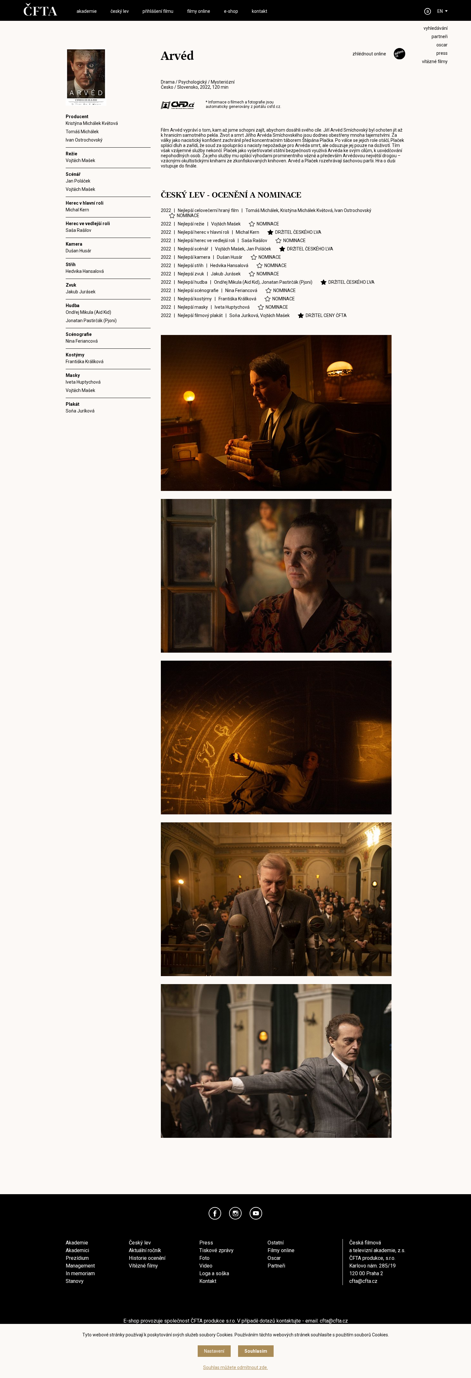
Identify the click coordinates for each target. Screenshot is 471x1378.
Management (80, 1266)
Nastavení (214, 1351)
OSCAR (442, 44)
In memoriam (80, 1273)
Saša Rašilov (78, 230)
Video (205, 1266)
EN (440, 11)
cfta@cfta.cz (363, 1281)
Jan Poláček (78, 180)
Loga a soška (214, 1273)
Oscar (274, 1258)
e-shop (231, 11)
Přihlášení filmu (158, 11)
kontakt (259, 11)
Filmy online (281, 1250)
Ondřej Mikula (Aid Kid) (88, 312)
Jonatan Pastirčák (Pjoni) (91, 320)
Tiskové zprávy (216, 1250)
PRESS (442, 53)
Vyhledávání (436, 28)
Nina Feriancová (82, 341)
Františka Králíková (84, 361)
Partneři (276, 1266)
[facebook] (215, 1213)
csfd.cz (273, 106)
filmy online (198, 11)
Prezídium (77, 1258)
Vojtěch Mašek (80, 160)
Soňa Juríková (80, 410)
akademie (87, 11)
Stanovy (75, 1281)
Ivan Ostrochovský (84, 140)
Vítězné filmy (143, 1266)
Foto (204, 1258)
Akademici (77, 1250)
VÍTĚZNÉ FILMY (435, 61)
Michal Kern (77, 209)
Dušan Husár (78, 250)
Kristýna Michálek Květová (92, 123)
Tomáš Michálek (82, 131)
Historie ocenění (147, 1258)
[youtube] (256, 1213)
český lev (120, 11)
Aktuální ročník (145, 1250)
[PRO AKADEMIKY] (427, 11)
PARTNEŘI (440, 36)
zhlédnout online (369, 53)
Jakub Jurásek (80, 291)
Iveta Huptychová (83, 382)
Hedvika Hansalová (85, 271)
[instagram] (235, 1213)
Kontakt (207, 1281)
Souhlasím (255, 1351)
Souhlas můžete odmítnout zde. (235, 1367)
